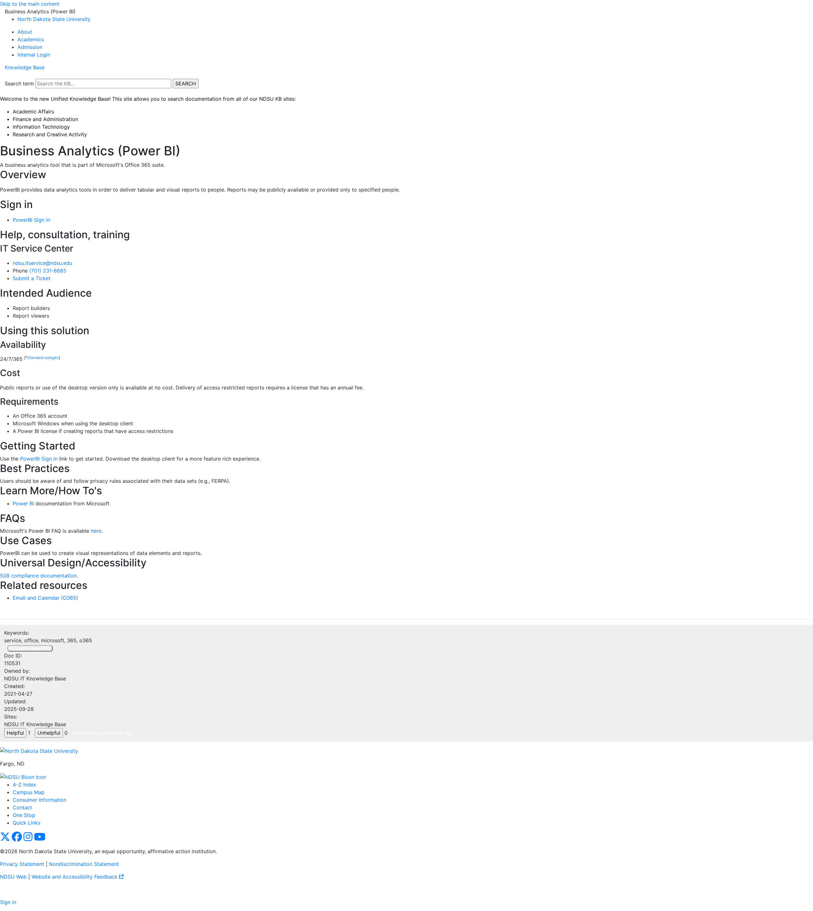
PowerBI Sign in (31, 220)
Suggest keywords (30, 648)
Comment (82, 733)
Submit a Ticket (31, 278)
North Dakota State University (54, 19)
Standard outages (43, 357)
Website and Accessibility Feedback (75, 877)
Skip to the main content (29, 4)
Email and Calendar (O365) (45, 598)
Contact (22, 807)
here (96, 531)
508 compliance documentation (38, 575)
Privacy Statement (22, 864)
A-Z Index (24, 784)
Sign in (8, 902)
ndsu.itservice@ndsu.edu (42, 263)
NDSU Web (13, 877)
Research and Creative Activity (50, 134)
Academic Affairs (33, 111)
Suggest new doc (113, 733)
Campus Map (28, 792)
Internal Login (33, 54)
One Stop (24, 815)
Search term (19, 83)
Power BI (23, 503)
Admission (29, 47)
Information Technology (41, 127)
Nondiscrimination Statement (84, 864)
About (24, 32)
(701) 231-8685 (47, 270)
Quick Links (26, 823)
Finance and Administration (45, 119)
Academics (30, 39)
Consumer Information (39, 800)
